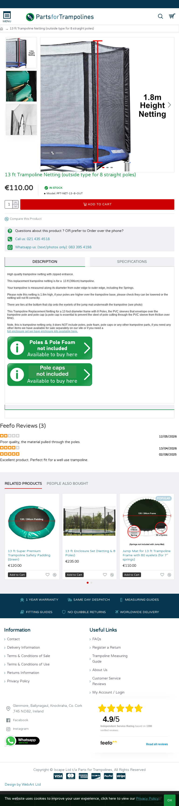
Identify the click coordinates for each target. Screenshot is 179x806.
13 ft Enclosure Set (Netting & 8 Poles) (90, 553)
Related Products (23, 483)
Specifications (132, 262)
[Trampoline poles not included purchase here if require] (49, 348)
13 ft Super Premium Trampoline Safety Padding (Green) (29, 555)
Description (44, 262)
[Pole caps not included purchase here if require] (49, 374)
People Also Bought (67, 483)
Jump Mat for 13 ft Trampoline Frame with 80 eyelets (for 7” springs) (147, 555)
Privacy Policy (147, 798)
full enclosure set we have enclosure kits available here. (42, 331)
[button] (45, 104)
